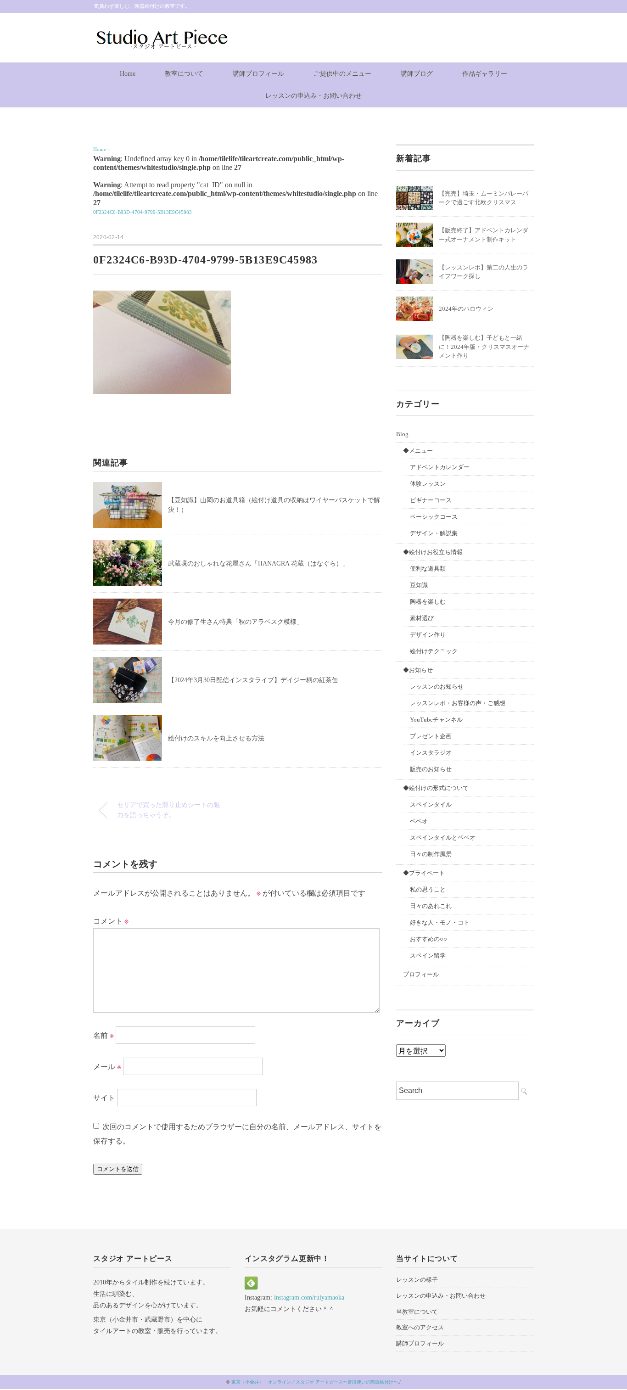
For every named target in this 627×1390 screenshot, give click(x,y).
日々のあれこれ (431, 905)
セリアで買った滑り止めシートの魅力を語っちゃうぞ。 (168, 809)
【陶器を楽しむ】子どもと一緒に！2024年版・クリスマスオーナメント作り (484, 346)
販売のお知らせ (431, 769)
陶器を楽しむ (428, 601)
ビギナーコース (431, 500)
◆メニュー (418, 450)
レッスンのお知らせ (437, 686)
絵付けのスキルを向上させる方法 (216, 738)
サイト (104, 1098)
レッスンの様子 (417, 1279)
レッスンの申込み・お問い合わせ (313, 95)
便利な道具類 (428, 568)
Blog (402, 434)
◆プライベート (424, 872)
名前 (103, 1035)
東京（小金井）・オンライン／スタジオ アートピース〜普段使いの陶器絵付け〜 (314, 1381)
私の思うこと (428, 889)
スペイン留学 (428, 955)
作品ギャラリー (484, 73)
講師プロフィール (258, 73)
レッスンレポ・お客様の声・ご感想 (457, 703)
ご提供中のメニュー (342, 73)
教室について (184, 73)
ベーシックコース (434, 516)
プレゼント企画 (431, 736)
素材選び (422, 618)
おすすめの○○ (428, 939)
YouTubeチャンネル (436, 719)
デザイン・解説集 (434, 533)
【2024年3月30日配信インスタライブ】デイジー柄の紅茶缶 (253, 680)
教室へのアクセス (420, 1327)
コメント (111, 921)
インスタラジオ (431, 752)
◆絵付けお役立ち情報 (433, 552)
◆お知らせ (418, 670)
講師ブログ (417, 73)
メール (107, 1067)
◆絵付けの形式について (436, 788)
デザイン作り (428, 634)
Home (127, 73)
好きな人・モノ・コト (440, 922)
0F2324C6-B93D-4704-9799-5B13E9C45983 (142, 212)
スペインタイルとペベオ (443, 837)
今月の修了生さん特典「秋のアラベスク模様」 (235, 621)
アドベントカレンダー (440, 467)
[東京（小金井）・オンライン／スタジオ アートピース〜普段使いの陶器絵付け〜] (161, 33)
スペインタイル (431, 804)
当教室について (417, 1311)
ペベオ (419, 821)
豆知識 (419, 585)
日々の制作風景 (431, 854)
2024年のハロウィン (466, 308)
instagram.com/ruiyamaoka (309, 1297)
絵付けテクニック (434, 651)
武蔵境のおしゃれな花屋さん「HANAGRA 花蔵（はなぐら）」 (258, 563)
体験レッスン (428, 483)
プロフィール (421, 974)
